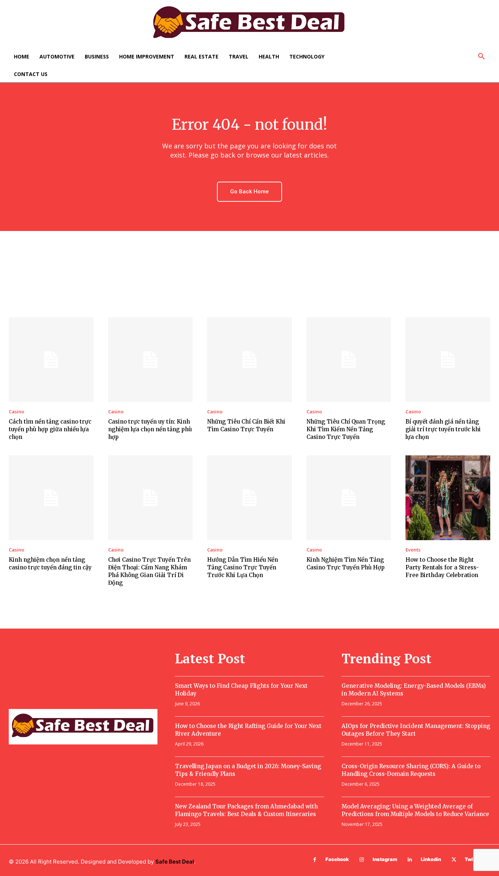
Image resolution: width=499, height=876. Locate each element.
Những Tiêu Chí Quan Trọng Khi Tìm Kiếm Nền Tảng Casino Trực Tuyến (345, 429)
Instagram (385, 859)
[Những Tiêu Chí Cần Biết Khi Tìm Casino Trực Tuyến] (249, 359)
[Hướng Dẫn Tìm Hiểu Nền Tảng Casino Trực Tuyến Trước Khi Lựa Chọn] (249, 497)
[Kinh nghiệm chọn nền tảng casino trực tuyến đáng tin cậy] (51, 497)
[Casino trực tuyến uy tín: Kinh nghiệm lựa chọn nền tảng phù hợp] (150, 359)
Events (412, 549)
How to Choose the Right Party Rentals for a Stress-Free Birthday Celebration (442, 567)
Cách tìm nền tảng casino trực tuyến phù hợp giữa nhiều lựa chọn (50, 429)
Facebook (337, 859)
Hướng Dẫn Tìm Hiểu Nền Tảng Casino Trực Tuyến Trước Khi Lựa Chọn (242, 567)
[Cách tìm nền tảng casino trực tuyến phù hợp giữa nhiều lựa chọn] (51, 359)
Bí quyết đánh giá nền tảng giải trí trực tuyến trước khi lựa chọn (443, 429)
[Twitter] (453, 859)
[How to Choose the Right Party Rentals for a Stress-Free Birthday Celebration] (447, 497)
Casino (16, 411)
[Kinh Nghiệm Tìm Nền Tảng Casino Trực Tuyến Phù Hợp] (348, 497)
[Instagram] (361, 859)
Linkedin (431, 859)
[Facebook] (314, 859)
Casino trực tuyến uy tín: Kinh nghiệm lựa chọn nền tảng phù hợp (150, 429)
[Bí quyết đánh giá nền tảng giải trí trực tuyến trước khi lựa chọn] (447, 359)
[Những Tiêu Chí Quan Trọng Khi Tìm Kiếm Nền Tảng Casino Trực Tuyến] (348, 359)
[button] (481, 56)
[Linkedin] (410, 859)
